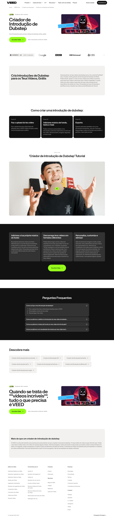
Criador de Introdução (28, 7)
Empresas (50, 474)
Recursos (52, 3)
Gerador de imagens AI (34, 474)
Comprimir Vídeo (12, 489)
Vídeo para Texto (12, 495)
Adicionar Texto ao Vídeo (14, 477)
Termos (70, 477)
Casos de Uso (37, 3)
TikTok (69, 506)
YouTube (70, 494)
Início (10, 7)
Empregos (70, 471)
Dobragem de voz (32, 498)
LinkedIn (70, 497)
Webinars (50, 488)
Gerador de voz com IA (34, 480)
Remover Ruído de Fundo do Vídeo (34, 491)
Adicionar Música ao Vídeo (15, 471)
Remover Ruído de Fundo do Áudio (34, 487)
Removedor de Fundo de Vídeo (36, 495)
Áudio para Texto (12, 480)
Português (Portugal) (99, 515)
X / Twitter (70, 500)
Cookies (70, 480)
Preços (75, 3)
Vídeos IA (30, 477)
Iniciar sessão (90, 3)
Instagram (70, 503)
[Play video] (57, 189)
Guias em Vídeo (52, 491)
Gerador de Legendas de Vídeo (16, 486)
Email (69, 509)
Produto (27, 3)
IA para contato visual (33, 483)
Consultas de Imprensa (74, 486)
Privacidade (71, 474)
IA (45, 3)
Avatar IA (30, 471)
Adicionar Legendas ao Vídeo (16, 474)
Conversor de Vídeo (13, 492)
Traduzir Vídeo (12, 498)
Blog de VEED (51, 482)
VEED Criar (17, 7)
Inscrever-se (102, 3)
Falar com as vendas (64, 3)
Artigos (50, 485)
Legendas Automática (14, 483)
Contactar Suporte (73, 483)
